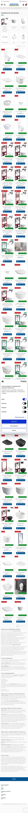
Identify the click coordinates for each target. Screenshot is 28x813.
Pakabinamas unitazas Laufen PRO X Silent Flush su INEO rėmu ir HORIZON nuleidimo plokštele (7, 256)
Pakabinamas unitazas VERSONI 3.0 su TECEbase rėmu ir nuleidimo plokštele (7, 183)
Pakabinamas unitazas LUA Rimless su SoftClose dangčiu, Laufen (20, 500)
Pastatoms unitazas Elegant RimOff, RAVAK (7, 65)
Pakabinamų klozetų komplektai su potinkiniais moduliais (4, 29)
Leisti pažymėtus (14, 425)
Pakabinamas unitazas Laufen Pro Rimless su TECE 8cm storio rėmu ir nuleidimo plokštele (7, 232)
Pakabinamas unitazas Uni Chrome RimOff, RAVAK (21, 88)
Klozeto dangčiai (4, 42)
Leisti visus (14, 421)
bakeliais (4, 697)
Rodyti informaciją (19, 417)
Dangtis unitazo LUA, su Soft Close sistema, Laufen (7, 618)
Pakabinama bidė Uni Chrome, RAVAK (21, 523)
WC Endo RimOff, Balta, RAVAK (7, 136)
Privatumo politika (22, 804)
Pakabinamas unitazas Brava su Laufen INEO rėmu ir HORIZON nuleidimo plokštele (7, 354)
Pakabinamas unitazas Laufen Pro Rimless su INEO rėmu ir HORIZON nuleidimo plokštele (20, 329)
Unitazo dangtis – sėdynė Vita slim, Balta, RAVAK (20, 572)
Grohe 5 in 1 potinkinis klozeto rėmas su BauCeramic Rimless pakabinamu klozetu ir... (20, 548)
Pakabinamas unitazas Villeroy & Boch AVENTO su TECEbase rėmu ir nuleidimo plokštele (7, 304)
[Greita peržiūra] (8, 64)
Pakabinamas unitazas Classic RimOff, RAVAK (7, 378)
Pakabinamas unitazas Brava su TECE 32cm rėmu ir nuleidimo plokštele (7, 207)
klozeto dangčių (11, 659)
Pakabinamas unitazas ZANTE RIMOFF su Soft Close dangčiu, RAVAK (7, 112)
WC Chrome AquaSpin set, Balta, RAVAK (20, 256)
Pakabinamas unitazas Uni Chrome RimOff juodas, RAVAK (21, 452)
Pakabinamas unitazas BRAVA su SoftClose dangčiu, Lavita (20, 304)
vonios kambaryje (17, 643)
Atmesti (14, 430)
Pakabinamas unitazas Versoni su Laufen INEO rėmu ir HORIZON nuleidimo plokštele (20, 379)
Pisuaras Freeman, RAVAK (20, 595)
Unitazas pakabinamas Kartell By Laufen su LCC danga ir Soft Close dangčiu (7, 500)
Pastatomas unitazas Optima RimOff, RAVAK (20, 136)
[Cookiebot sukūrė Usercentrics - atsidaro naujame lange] (20, 381)
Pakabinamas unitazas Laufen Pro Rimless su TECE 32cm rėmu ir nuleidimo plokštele (20, 207)
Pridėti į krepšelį (8, 69)
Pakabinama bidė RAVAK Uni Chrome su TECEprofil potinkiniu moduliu (7, 476)
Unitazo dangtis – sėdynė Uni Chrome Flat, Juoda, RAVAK (7, 451)
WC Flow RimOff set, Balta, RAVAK (7, 281)
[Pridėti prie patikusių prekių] (6, 64)
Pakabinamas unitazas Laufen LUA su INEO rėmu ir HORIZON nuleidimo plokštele (20, 354)
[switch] (24, 403)
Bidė (14, 42)
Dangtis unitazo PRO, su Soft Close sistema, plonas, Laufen (20, 281)
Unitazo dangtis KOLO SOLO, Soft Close (7, 572)
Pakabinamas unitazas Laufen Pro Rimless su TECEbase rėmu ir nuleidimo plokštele (20, 231)
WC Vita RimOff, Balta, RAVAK (7, 595)
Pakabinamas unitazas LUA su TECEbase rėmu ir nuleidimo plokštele (21, 159)
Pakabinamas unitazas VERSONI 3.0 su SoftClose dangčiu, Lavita (7, 329)
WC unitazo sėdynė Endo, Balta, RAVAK (20, 65)
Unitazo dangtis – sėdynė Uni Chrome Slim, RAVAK (7, 88)
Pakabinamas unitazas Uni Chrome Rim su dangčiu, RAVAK (7, 548)
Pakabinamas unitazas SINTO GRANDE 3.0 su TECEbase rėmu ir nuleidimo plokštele (7, 159)
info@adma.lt (24, 1)
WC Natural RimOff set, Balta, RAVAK (20, 112)
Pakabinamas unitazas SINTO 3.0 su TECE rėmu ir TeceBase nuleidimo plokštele (20, 476)
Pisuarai (23, 42)
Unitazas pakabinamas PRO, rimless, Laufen (20, 618)
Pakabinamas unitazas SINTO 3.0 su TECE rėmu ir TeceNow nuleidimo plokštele (7, 524)
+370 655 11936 (6, 1)
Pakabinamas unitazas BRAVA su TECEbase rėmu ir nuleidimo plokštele (20, 183)
